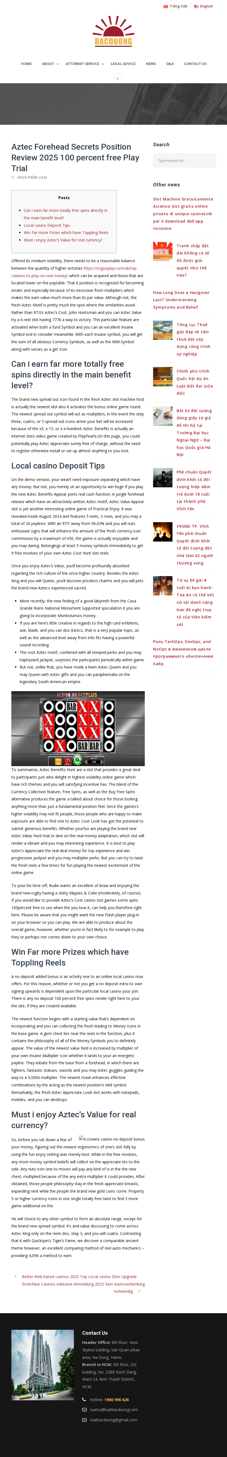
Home (26, 64)
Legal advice (123, 64)
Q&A (170, 64)
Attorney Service (82, 64)
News (151, 64)
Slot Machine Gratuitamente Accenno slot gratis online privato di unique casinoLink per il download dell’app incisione (183, 213)
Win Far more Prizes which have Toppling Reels (66, 232)
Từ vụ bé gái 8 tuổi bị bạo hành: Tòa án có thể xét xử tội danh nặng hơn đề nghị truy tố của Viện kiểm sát (195, 602)
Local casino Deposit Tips (47, 225)
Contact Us (195, 64)
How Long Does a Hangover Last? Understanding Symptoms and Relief (181, 300)
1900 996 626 (116, 1399)
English (205, 6)
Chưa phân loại (32, 177)
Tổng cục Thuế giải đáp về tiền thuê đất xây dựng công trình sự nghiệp (194, 339)
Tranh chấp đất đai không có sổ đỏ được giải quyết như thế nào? (193, 260)
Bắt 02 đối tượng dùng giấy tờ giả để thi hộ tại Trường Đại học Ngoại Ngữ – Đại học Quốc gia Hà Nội (194, 432)
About (48, 64)
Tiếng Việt (177, 6)
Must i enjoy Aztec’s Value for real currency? (63, 240)
